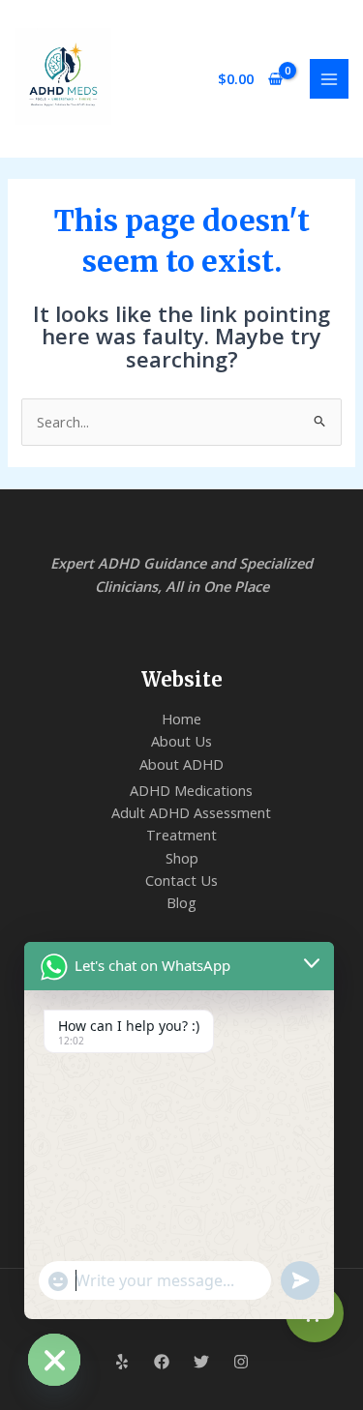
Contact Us (181, 880)
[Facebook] (161, 1361)
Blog (181, 902)
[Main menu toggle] (329, 78)
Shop (182, 857)
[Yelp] (122, 1361)
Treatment (181, 834)
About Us (181, 740)
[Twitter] (201, 1361)
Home (181, 718)
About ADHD (181, 764)
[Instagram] (241, 1361)
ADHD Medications (191, 790)
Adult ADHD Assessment (191, 812)
